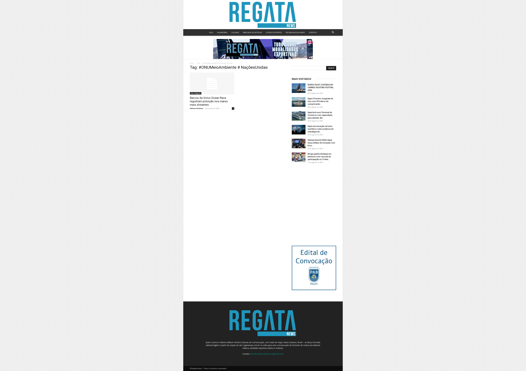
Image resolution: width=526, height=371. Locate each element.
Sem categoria (196, 93)
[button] (333, 32)
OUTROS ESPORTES (274, 32)
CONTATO (313, 32)
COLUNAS (235, 32)
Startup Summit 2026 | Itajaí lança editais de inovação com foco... (321, 143)
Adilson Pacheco (196, 108)
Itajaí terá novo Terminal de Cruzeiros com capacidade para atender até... (320, 115)
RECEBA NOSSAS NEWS (295, 32)
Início (192, 63)
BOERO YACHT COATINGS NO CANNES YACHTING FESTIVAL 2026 (321, 87)
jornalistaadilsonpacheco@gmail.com (267, 354)
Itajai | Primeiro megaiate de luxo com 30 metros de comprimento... (320, 101)
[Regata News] (263, 14)
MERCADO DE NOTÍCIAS (252, 32)
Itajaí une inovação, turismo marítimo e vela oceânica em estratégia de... (321, 129)
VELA (211, 32)
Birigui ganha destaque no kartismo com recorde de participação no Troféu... (319, 156)
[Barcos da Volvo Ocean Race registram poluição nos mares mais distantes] (212, 83)
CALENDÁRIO (222, 32)
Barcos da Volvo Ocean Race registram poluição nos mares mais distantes (209, 101)
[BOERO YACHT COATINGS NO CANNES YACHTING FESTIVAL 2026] (298, 88)
